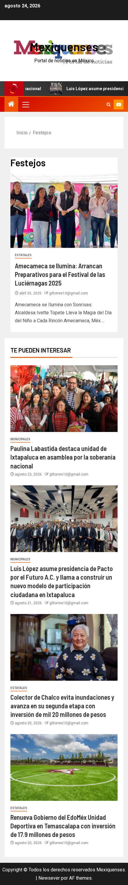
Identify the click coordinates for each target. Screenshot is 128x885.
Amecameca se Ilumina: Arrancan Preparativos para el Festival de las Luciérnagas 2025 (60, 274)
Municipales (20, 439)
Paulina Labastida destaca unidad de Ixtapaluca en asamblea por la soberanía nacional (62, 457)
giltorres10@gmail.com (68, 293)
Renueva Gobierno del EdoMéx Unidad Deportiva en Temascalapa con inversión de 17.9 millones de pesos (62, 825)
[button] (25, 104)
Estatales (23, 255)
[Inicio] (11, 105)
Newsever (49, 878)
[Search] (108, 104)
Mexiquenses (64, 46)
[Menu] (25, 104)
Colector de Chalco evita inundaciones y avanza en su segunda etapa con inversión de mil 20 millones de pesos (62, 705)
